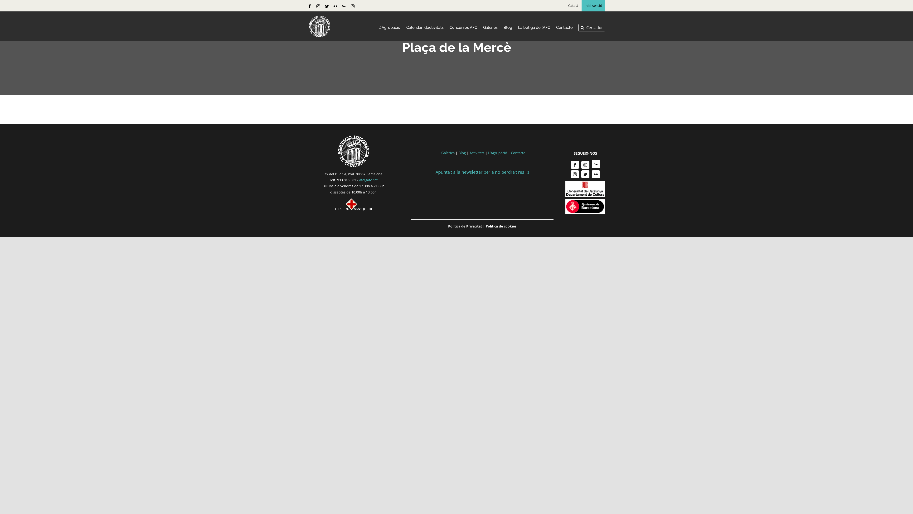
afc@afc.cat (368, 180)
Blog (462, 152)
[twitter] (585, 174)
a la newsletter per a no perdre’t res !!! (482, 172)
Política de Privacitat (465, 226)
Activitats (477, 152)
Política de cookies (501, 226)
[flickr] (596, 174)
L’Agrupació (497, 152)
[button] (592, 27)
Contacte (518, 152)
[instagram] (585, 165)
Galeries (448, 152)
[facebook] (575, 165)
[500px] (596, 164)
